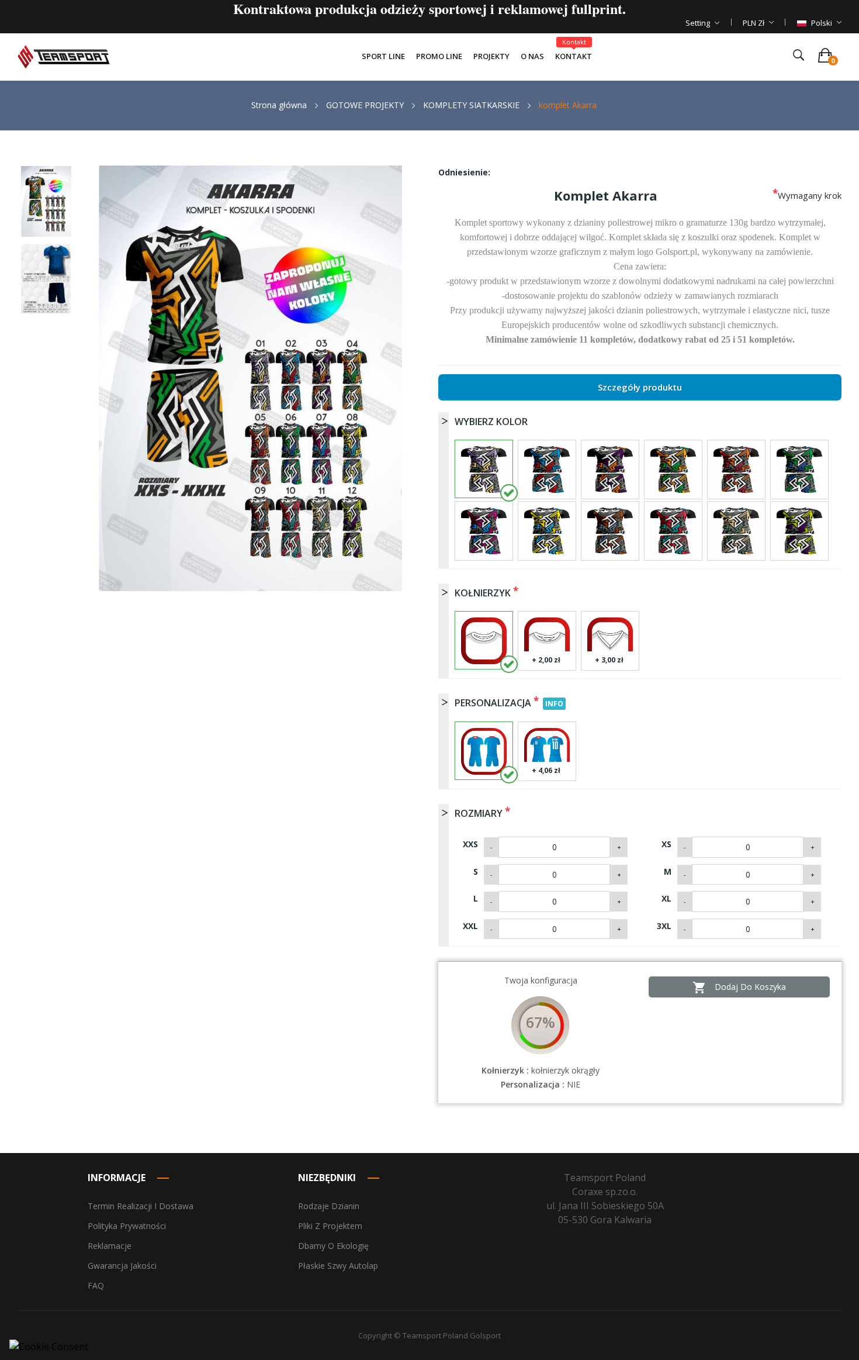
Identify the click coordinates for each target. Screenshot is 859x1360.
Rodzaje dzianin (328, 1205)
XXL (470, 925)
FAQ (96, 1285)
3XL (664, 925)
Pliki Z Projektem (330, 1225)
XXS (470, 844)
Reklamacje (109, 1245)
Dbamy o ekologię (333, 1245)
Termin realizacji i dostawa (140, 1205)
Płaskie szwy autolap (338, 1265)
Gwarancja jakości (122, 1265)
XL (666, 898)
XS (666, 844)
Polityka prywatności (127, 1225)
